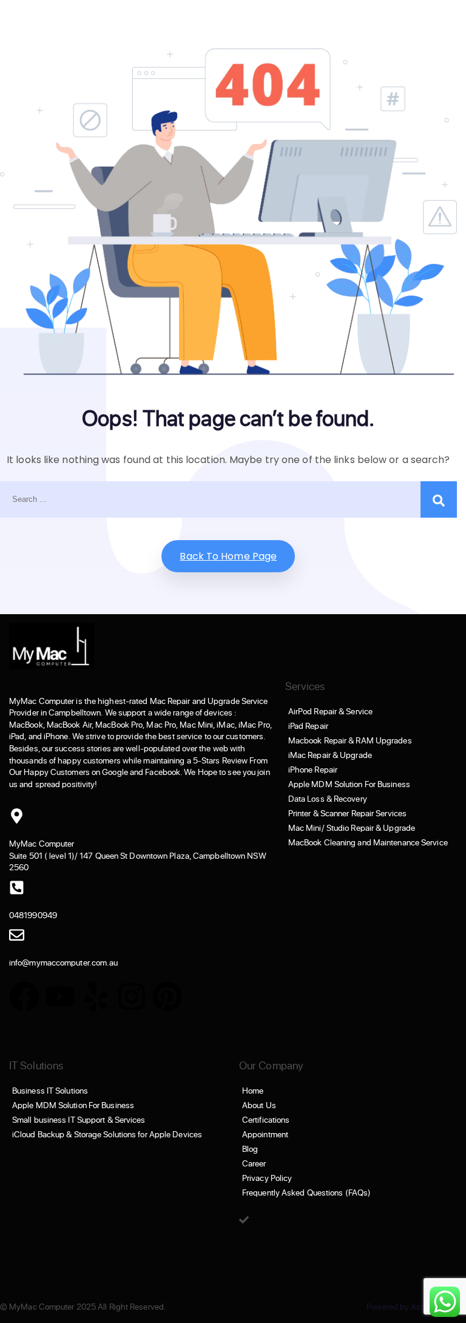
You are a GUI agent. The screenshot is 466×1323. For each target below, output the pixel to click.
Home (252, 1090)
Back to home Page (228, 556)
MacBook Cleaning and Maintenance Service (368, 842)
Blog (250, 1149)
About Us (259, 1105)
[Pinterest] (167, 996)
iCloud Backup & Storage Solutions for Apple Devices (107, 1134)
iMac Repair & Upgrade (330, 755)
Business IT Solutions (50, 1090)
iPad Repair (308, 726)
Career (254, 1163)
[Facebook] (24, 996)
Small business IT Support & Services (79, 1120)
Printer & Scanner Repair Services (347, 813)
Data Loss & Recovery (327, 799)
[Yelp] (96, 996)
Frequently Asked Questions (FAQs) (306, 1192)
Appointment (265, 1134)
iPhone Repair (312, 769)
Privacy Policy (267, 1178)
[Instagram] (131, 996)
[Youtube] (60, 996)
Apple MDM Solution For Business (349, 784)
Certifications (265, 1120)
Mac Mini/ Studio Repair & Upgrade (351, 828)
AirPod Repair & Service (330, 711)
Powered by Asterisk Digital (416, 1306)
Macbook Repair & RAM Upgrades (350, 740)
